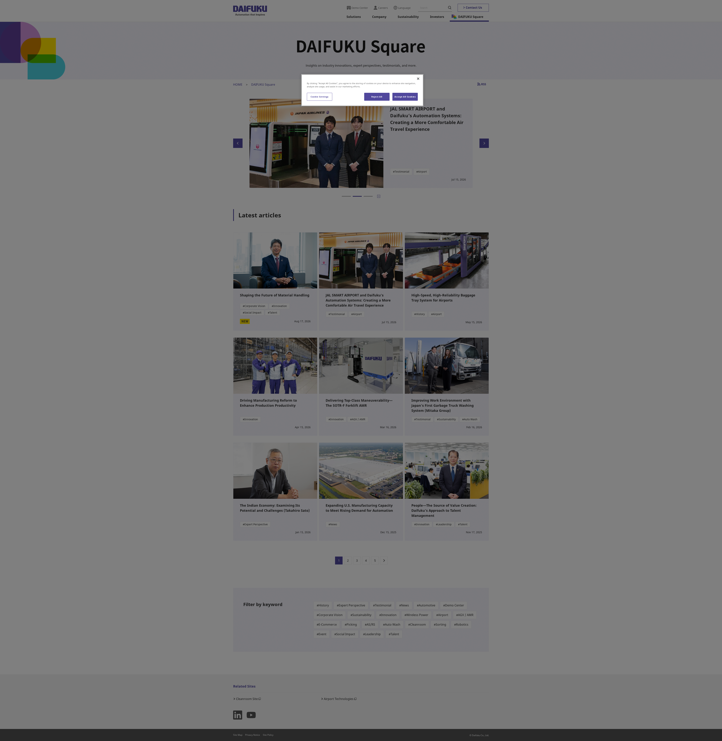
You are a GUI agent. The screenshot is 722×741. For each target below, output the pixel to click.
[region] (362, 90)
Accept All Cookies (405, 96)
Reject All (376, 96)
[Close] (418, 79)
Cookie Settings (319, 96)
